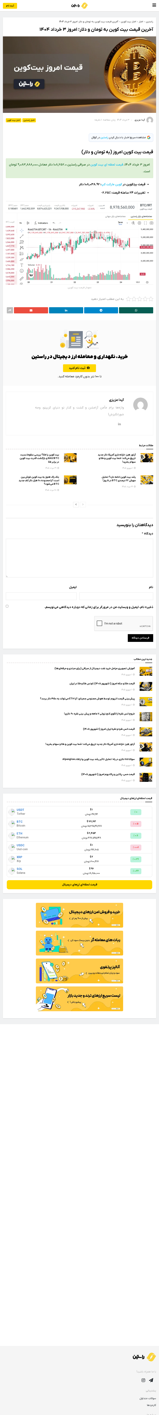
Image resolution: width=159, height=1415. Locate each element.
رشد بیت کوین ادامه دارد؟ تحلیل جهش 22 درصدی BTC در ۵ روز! (119, 478)
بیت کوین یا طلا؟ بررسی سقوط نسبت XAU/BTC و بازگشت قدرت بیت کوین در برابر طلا (39, 458)
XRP (19, 857)
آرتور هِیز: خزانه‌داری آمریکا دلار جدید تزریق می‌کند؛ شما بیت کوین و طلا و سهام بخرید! (117, 458)
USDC (20, 845)
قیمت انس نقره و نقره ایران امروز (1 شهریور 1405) (109, 729)
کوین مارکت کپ (111, 184)
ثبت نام (10, 5)
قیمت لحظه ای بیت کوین (106, 165)
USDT (20, 810)
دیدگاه (147, 534)
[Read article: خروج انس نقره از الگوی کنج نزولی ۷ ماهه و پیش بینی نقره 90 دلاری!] (146, 716)
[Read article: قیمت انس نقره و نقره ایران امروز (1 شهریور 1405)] (146, 731)
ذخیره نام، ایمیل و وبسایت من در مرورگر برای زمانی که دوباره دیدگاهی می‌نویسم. (98, 607)
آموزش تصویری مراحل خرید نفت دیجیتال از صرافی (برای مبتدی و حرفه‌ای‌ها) (94, 668)
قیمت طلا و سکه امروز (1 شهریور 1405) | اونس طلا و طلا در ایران (102, 683)
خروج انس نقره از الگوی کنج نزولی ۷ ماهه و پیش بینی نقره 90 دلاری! (99, 713)
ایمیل (73, 587)
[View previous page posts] (83, 504)
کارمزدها (151, 1405)
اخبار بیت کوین (13, 120)
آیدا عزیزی (140, 120)
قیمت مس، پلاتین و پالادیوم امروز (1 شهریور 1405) (108, 774)
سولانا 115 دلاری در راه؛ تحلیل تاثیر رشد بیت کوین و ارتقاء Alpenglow (98, 759)
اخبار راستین (29, 120)
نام (151, 587)
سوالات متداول (147, 1398)
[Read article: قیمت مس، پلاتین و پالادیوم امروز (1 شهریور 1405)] (146, 777)
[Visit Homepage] (79, 6)
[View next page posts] (76, 504)
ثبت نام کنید (77, 368)
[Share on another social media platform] (10, 310)
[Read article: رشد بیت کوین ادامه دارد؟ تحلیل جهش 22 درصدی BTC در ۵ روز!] (147, 479)
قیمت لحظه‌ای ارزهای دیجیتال (79, 885)
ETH (19, 834)
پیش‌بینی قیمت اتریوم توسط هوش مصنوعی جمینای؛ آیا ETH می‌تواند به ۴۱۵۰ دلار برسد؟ (87, 698)
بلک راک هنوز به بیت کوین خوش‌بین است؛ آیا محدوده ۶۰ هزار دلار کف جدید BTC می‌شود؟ (39, 480)
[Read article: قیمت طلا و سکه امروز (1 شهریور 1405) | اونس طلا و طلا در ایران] (146, 686)
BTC (19, 822)
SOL (19, 869)
